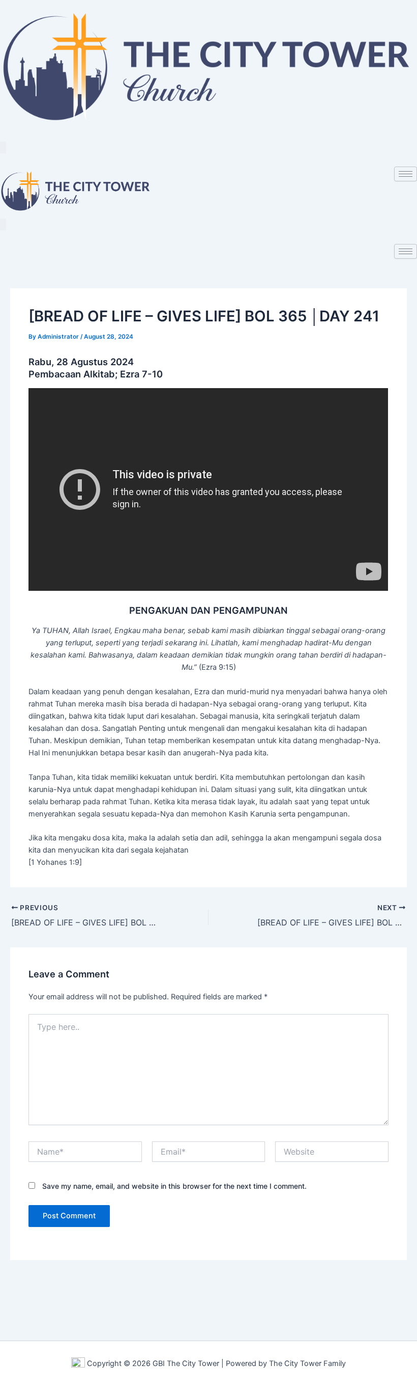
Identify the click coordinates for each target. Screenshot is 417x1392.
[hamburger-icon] (405, 174)
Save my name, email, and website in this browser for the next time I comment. (174, 1186)
